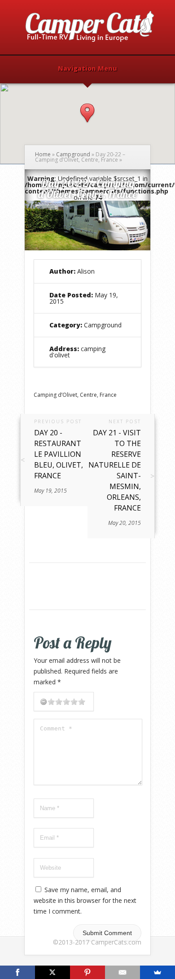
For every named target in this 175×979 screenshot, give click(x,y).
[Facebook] (17, 972)
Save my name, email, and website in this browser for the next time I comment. (85, 900)
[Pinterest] (87, 972)
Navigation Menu (87, 69)
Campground (73, 154)
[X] (52, 972)
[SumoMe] (157, 972)
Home (43, 154)
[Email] (122, 972)
